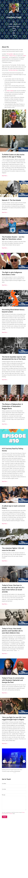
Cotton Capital (10, 91)
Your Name (4, 783)
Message (3, 795)
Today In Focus (12, 56)
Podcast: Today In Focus (14, 24)
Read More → (5, 176)
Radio (14, 31)
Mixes (14, 35)
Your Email (4, 789)
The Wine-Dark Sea (12, 70)
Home (14, 22)
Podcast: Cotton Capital (13, 26)
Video (14, 33)
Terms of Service (9, 813)
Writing (14, 29)
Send (4, 816)
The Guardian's (9, 54)
